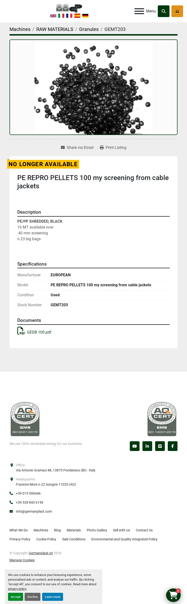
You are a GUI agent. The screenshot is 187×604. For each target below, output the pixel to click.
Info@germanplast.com (34, 511)
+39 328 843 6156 (29, 502)
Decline (32, 597)
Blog (57, 530)
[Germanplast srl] (25, 419)
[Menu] (139, 11)
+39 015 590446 (28, 493)
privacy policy (17, 589)
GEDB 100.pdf (39, 332)
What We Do (18, 530)
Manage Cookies (22, 560)
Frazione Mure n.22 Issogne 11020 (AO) (46, 484)
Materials (74, 530)
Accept (15, 597)
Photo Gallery (97, 530)
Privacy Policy (19, 539)
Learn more (52, 597)
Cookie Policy (46, 539)
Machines (41, 530)
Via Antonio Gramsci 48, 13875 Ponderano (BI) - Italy (55, 470)
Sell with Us (121, 530)
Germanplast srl (41, 553)
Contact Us (144, 530)
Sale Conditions (73, 539)
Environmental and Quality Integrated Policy (124, 539)
